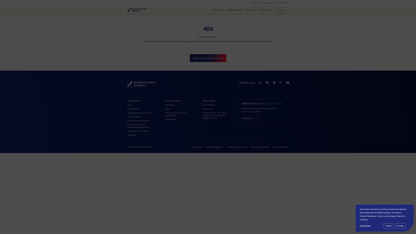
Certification (132, 135)
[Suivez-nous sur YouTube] (287, 87)
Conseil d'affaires (134, 117)
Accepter (400, 226)
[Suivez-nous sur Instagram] (281, 87)
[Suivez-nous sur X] (260, 87)
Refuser (389, 226)
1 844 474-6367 (209, 105)
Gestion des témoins (281, 147)
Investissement (133, 109)
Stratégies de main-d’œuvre (138, 131)
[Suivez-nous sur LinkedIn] (274, 87)
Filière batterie (170, 119)
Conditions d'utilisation (214, 147)
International (170, 105)
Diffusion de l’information (259, 147)
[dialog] (384, 218)
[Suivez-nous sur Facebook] (267, 87)
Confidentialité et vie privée (236, 147)
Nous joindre (209, 100)
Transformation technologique (138, 121)
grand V (168, 109)
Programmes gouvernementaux (139, 113)
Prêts (129, 105)
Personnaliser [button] (365, 226)
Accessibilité (197, 147)
